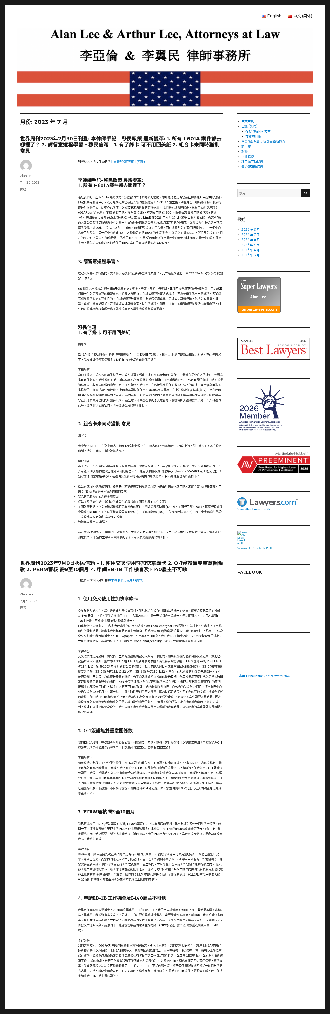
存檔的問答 (253, 136)
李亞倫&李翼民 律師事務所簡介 (263, 141)
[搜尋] (305, 193)
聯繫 (244, 152)
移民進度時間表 (252, 162)
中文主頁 (247, 121)
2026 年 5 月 (250, 245)
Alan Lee (27, 176)
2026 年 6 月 (250, 240)
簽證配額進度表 (252, 167)
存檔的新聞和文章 (258, 131)
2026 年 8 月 (250, 230)
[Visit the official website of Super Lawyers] (255, 308)
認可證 (246, 146)
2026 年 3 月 (250, 255)
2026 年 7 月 (250, 235)
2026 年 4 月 (250, 250)
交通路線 (247, 157)
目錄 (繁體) (249, 126)
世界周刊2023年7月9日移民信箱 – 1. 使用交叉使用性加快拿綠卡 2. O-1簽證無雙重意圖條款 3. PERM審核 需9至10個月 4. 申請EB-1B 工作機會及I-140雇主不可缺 (121, 566)
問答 (23, 189)
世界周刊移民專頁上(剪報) (128, 162)
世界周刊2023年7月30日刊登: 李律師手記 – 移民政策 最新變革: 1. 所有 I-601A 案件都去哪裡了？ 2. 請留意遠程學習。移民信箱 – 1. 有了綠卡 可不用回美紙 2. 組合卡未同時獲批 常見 (121, 145)
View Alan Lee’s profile (253, 509)
